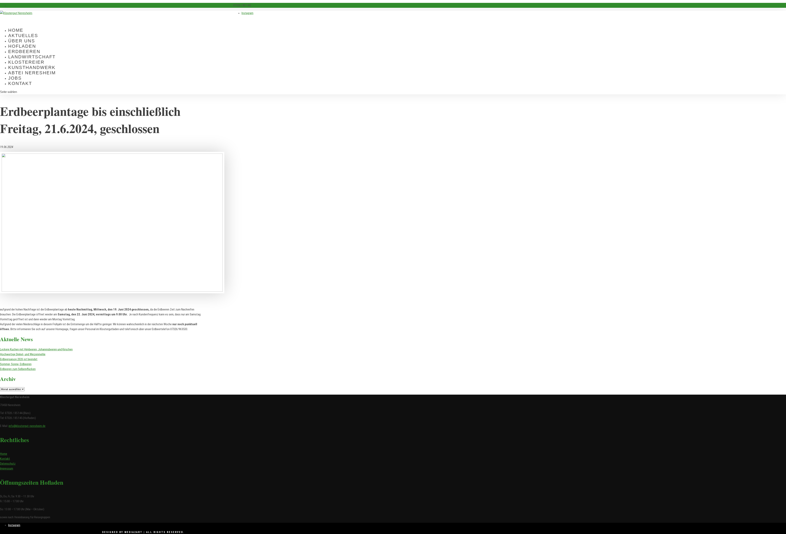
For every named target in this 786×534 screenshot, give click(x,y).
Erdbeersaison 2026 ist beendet (18, 359)
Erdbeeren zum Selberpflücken (18, 369)
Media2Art (133, 532)
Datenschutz (8, 463)
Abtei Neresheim (32, 72)
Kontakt (20, 83)
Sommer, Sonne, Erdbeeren (16, 364)
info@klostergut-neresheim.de (27, 426)
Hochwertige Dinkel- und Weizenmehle (22, 354)
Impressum (6, 468)
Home (3, 454)
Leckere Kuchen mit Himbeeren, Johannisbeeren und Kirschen (36, 349)
